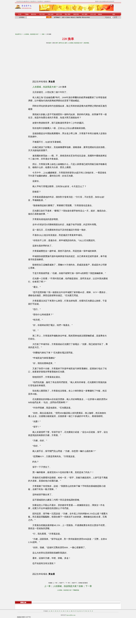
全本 (91, 14)
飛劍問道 (78, 17)
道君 (63, 17)
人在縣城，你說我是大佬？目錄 (68, 586)
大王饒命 (67, 17)
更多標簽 (86, 43)
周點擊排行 (33, 1)
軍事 (69, 14)
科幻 (83, 14)
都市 (57, 14)
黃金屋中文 (18, 34)
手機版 (27, 14)
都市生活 (61, 43)
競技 (77, 14)
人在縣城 (70, 43)
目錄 (43, 34)
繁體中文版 (98, 1)
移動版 (100, 14)
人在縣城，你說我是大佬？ (31, 34)
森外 (50, 43)
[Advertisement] (49, 61)
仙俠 (52, 14)
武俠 (49, 14)
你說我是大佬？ (78, 43)
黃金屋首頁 (19, 1)
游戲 (74, 14)
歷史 (66, 14)
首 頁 (19, 14)
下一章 (88, 586)
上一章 (47, 586)
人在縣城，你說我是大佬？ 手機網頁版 (68, 590)
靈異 (86, 14)
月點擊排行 (40, 1)
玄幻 (40, 14)
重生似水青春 (86, 17)
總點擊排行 (26, 1)
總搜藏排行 (47, 1)
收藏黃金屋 (105, 1)
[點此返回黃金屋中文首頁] (23, 8)
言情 (60, 14)
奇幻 (43, 14)
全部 (94, 14)
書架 (114, 14)
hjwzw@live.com (71, 615)
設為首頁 (111, 1)
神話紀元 (73, 17)
